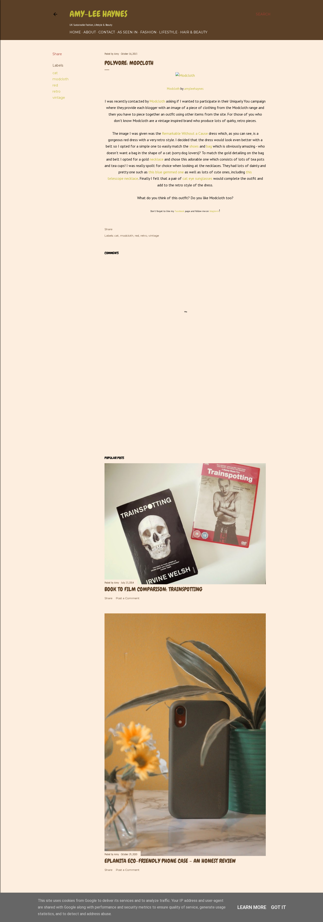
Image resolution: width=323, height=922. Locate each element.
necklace (156, 159)
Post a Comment (128, 598)
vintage (58, 97)
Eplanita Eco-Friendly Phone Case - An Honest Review (170, 860)
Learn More (251, 907)
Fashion (148, 32)
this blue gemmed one (166, 172)
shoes (194, 146)
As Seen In (128, 32)
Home (75, 32)
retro (56, 91)
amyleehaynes (194, 89)
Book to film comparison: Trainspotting (153, 589)
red (55, 85)
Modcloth (173, 89)
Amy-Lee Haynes (98, 14)
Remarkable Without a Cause (185, 133)
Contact (106, 32)
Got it (278, 907)
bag (208, 146)
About (89, 32)
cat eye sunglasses (197, 178)
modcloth (60, 79)
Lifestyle (168, 32)
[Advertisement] (185, 411)
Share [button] (57, 54)
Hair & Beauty (193, 32)
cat (55, 73)
